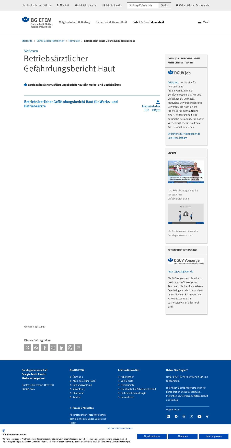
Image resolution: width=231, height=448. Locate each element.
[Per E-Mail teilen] (78, 347)
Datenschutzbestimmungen (120, 428)
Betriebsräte (127, 385)
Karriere (77, 397)
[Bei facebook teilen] (44, 347)
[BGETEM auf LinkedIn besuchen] (168, 416)
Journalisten (127, 397)
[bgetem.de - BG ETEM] (37, 22)
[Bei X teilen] (27, 347)
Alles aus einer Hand (84, 381)
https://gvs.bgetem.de (180, 271)
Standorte (78, 393)
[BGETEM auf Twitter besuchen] (192, 416)
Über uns (78, 377)
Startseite (27, 41)
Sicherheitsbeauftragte (133, 393)
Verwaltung (79, 389)
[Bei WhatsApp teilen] (36, 347)
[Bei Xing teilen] (53, 347)
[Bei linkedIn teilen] (61, 347)
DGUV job (173, 82)
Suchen (165, 5)
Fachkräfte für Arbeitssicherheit (138, 389)
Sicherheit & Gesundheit (111, 22)
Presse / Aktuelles (83, 408)
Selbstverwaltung (82, 385)
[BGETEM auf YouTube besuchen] (199, 416)
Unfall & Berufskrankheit (148, 22)
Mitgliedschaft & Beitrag (74, 22)
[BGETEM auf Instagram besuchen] (184, 416)
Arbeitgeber (127, 377)
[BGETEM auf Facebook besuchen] (176, 416)
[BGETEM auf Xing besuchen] (207, 416)
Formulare (74, 41)
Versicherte (127, 381)
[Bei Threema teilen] (70, 347)
